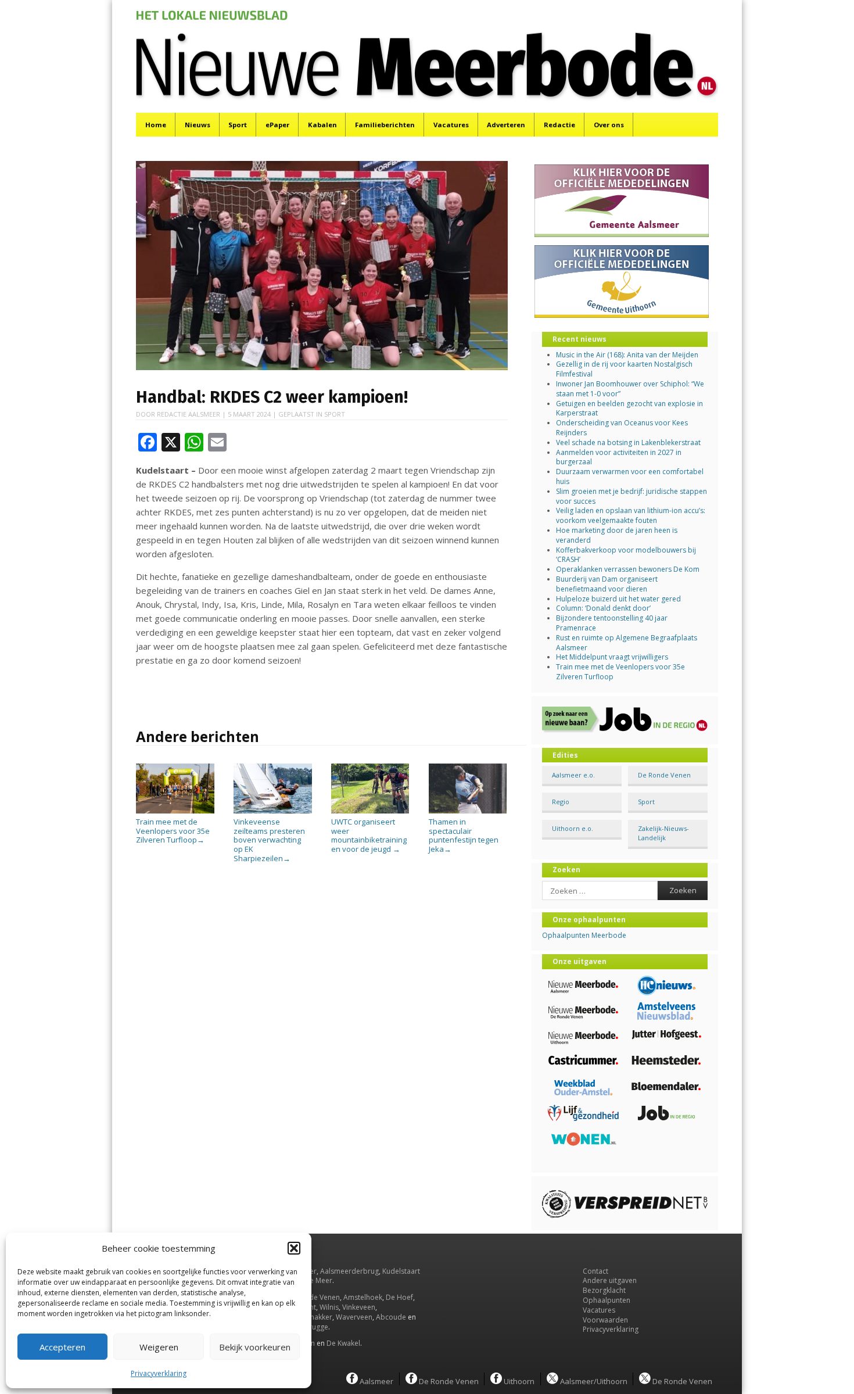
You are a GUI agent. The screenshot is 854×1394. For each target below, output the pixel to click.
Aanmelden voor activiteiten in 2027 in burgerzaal (618, 457)
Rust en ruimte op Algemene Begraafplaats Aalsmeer (626, 643)
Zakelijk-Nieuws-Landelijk (663, 832)
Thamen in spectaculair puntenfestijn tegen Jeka (463, 835)
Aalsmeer (375, 1380)
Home (155, 124)
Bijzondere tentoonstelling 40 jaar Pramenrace (612, 623)
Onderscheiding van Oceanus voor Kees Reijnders (622, 428)
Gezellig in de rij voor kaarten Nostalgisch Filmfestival (624, 369)
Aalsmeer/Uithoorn (592, 1380)
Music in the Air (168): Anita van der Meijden (627, 355)
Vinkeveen (358, 1307)
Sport (237, 124)
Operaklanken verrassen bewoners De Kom (627, 569)
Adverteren (506, 124)
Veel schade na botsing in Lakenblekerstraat (628, 442)
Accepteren (62, 1347)
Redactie (559, 124)
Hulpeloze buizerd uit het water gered (618, 599)
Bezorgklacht (604, 1290)
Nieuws (197, 124)
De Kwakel (343, 1343)
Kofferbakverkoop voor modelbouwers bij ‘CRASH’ (626, 555)
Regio (560, 801)
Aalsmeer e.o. (573, 775)
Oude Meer (313, 1280)
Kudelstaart (401, 1271)
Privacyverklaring (158, 1373)
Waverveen (354, 1317)
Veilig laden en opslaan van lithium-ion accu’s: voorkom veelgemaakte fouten (630, 515)
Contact (595, 1271)
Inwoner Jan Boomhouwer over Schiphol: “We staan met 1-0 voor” (630, 389)
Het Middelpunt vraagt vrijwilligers (612, 657)
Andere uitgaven (610, 1280)
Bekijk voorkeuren (254, 1347)
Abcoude (391, 1317)
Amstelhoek (362, 1297)
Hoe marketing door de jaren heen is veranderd (616, 535)
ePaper (277, 124)
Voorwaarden (605, 1320)
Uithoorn (518, 1380)
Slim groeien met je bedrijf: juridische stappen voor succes (631, 496)
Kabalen (322, 124)
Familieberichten (385, 124)
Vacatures (451, 124)
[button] (294, 1248)
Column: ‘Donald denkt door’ (603, 608)
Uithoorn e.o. (572, 828)
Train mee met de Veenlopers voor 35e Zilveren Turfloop (173, 830)
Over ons (609, 124)
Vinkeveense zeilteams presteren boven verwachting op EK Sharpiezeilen (269, 839)
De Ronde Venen (664, 775)
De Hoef (399, 1297)
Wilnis (329, 1307)
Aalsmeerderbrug (349, 1271)
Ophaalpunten (606, 1300)
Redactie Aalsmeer (188, 414)
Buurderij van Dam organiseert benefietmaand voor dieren (607, 584)
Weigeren (158, 1347)
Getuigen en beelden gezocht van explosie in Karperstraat (629, 408)
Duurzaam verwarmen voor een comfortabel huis (630, 476)
